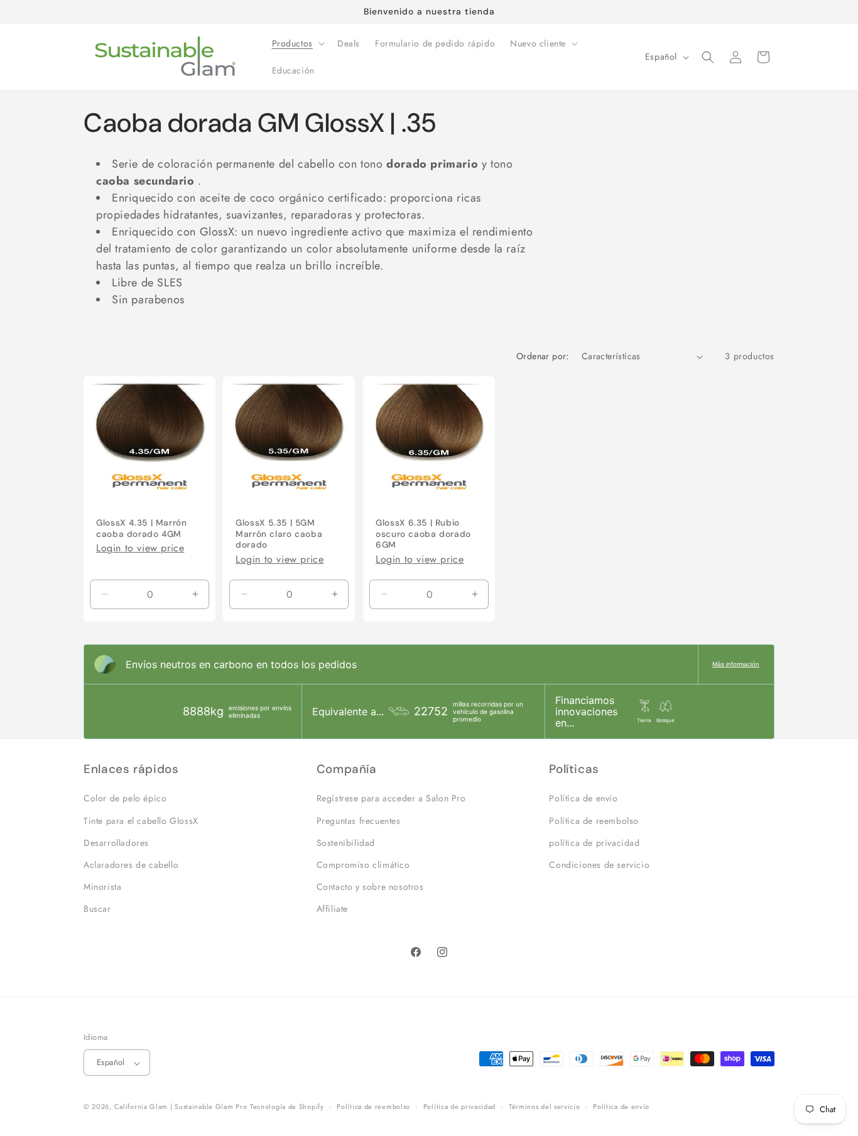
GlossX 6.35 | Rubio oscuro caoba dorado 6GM (423, 533)
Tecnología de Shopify (287, 1107)
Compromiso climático (363, 864)
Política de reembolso (594, 820)
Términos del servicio (544, 1107)
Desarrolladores (116, 842)
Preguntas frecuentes (359, 820)
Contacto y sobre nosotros (370, 886)
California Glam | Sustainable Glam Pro (180, 1107)
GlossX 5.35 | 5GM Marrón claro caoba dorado (279, 533)
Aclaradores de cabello (131, 864)
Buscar (97, 908)
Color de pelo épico (125, 798)
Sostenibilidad (346, 842)
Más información (735, 664)
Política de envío (583, 798)
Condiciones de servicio (599, 864)
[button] (297, 43)
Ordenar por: (542, 356)
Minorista (102, 886)
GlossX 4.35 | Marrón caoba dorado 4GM (141, 528)
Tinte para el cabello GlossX (141, 820)
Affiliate (332, 908)
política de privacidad (594, 842)
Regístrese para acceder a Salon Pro (391, 798)
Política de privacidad (459, 1107)
